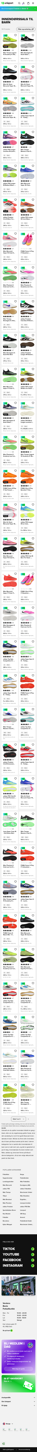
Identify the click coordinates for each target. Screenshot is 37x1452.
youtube (11, 1254)
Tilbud (5, 1196)
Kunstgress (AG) (25, 1185)
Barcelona (6, 1221)
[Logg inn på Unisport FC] (23, 3)
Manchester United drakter (26, 1225)
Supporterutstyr (7, 1178)
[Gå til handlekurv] (28, 3)
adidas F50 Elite (25, 1206)
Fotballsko (6, 1174)
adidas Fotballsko (25, 1188)
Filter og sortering (24, 29)
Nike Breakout (7, 1199)
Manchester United (26, 1192)
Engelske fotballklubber (24, 1200)
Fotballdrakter (24, 1178)
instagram (13, 1265)
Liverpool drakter (25, 1203)
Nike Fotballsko (25, 1181)
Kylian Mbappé (7, 1224)
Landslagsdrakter (8, 1181)
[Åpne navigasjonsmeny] (33, 3)
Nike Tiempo (7, 1192)
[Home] (7, 3)
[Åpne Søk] (19, 3)
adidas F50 (6, 1188)
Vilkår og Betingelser (8, 1449)
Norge (22, 1174)
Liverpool (23, 1210)
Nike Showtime (24, 1196)
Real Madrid (6, 1214)
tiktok (9, 1249)
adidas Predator (8, 1206)
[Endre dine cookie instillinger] (4, 1444)
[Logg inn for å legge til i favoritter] (15, 35)
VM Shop (23, 1214)
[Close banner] (35, 9)
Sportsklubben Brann (9, 1210)
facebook (12, 1260)
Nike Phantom (7, 1203)
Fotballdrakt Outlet (26, 1221)
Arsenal (22, 1217)
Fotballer (5, 1217)
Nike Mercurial (7, 1185)
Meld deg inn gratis (18, 1369)
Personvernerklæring (24, 1449)
